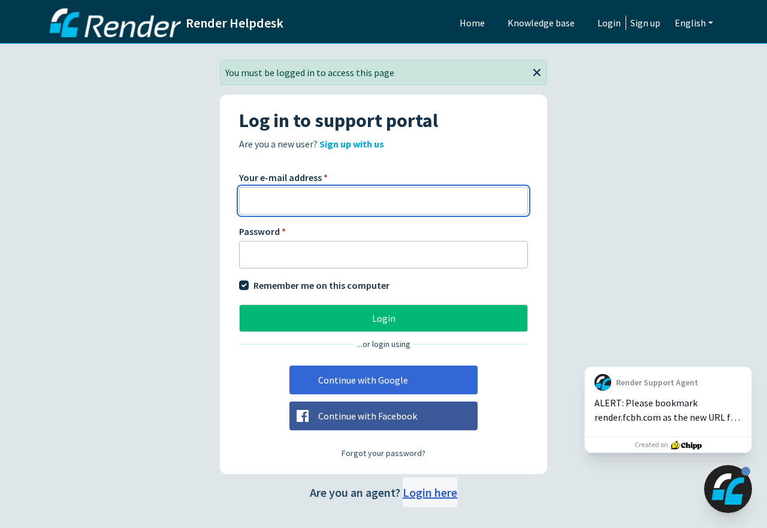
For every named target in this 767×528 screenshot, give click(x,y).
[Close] (536, 71)
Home (472, 23)
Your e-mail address (283, 177)
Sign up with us (351, 144)
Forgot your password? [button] (383, 453)
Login (609, 23)
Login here (430, 492)
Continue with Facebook (367, 416)
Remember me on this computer (321, 285)
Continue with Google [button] (363, 380)
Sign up (645, 23)
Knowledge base (541, 23)
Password (262, 231)
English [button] (690, 23)
